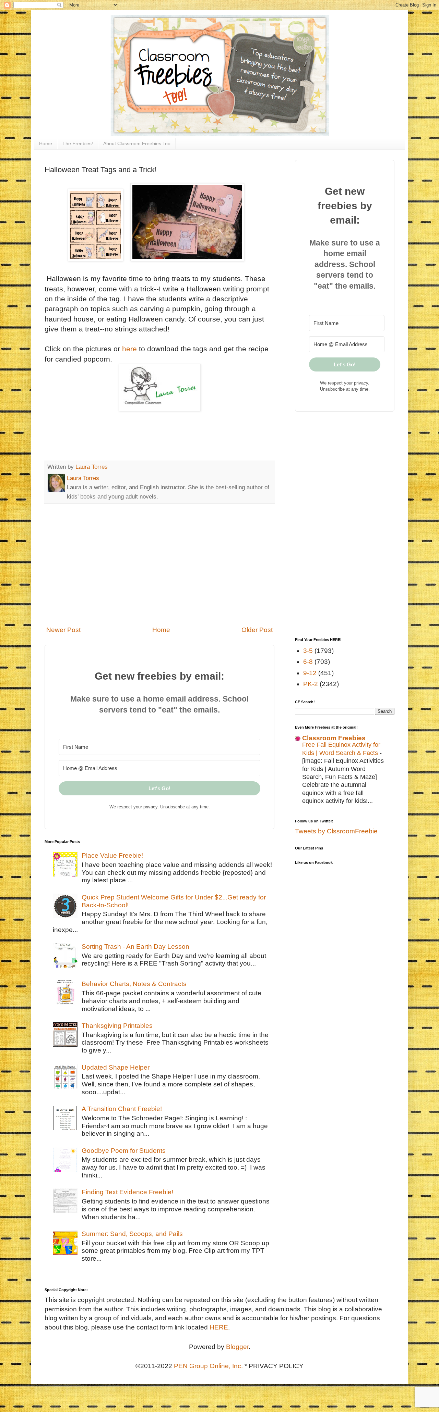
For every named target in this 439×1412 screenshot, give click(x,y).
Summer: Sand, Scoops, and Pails (132, 1233)
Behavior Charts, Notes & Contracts (134, 983)
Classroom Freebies (334, 738)
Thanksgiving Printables (117, 1025)
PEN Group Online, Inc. (208, 1366)
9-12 (310, 673)
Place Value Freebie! (112, 855)
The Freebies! (77, 143)
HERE (219, 1327)
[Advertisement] (159, 565)
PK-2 (310, 684)
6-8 (308, 661)
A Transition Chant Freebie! (122, 1108)
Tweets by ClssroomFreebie (336, 831)
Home (45, 143)
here (129, 349)
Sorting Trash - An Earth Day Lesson (135, 946)
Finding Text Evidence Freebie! (127, 1192)
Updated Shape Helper (116, 1067)
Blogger (237, 1346)
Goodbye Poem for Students (124, 1150)
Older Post (257, 629)
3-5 (308, 650)
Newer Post (63, 629)
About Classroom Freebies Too (136, 143)
